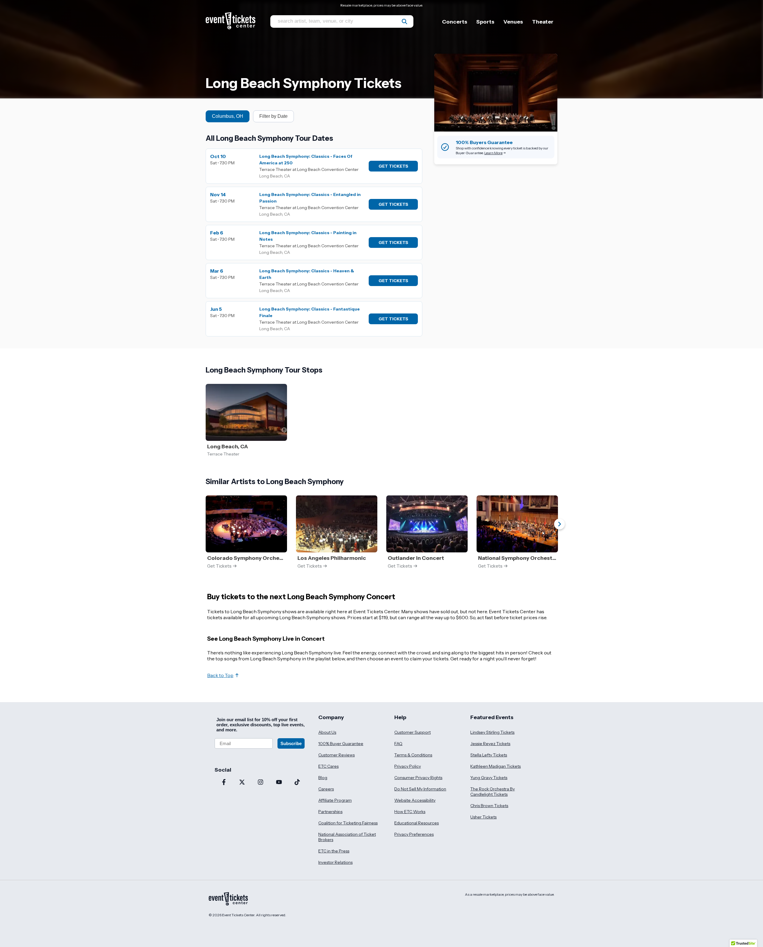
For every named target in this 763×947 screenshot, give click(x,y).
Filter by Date (273, 116)
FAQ (398, 743)
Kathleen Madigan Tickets (495, 766)
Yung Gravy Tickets (488, 777)
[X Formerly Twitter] (242, 782)
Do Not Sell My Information (420, 789)
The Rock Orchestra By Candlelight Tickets (492, 791)
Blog (322, 777)
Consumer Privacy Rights (418, 777)
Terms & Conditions (413, 755)
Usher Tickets (483, 817)
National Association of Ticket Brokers (347, 837)
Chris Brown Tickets (489, 805)
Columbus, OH (227, 116)
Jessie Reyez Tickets (490, 743)
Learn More (493, 153)
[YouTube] (279, 782)
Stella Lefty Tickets (488, 755)
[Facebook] (224, 782)
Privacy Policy (407, 766)
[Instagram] (260, 782)
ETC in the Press (333, 851)
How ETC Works (409, 811)
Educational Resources (416, 823)
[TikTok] (297, 782)
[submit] (404, 21)
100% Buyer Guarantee (340, 743)
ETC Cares (328, 766)
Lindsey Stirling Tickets (492, 732)
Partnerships (330, 811)
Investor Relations (335, 862)
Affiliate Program (335, 800)
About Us (327, 732)
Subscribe (291, 743)
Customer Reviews (336, 755)
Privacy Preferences (414, 834)
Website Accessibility (414, 800)
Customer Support (412, 732)
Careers (326, 789)
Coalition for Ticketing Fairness (348, 823)
